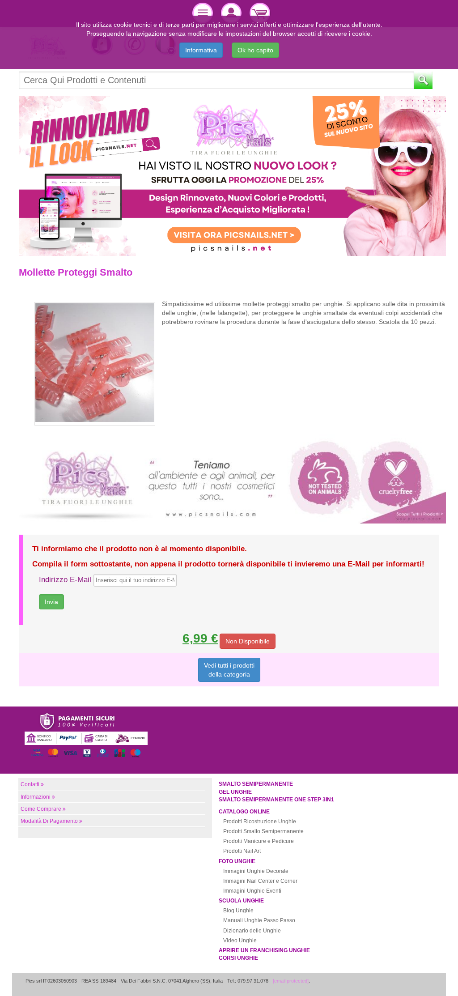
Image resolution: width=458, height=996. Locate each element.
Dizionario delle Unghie (252, 931)
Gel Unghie (235, 792)
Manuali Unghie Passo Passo (259, 920)
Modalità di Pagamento (49, 821)
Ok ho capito (255, 50)
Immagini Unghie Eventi (252, 891)
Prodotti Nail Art (242, 851)
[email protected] (291, 980)
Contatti (30, 784)
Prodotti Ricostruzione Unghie (259, 821)
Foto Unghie (237, 861)
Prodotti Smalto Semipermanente (263, 831)
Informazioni (36, 797)
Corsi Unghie (238, 958)
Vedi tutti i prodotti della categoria (229, 670)
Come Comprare (41, 809)
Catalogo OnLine (244, 812)
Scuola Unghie (241, 901)
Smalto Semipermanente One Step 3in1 (276, 799)
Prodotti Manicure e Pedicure (258, 841)
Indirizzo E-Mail (65, 579)
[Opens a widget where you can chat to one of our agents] (424, 980)
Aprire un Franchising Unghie (264, 950)
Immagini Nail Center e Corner (260, 881)
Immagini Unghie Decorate (255, 871)
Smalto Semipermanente (256, 784)
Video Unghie (240, 940)
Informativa (201, 50)
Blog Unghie (238, 910)
